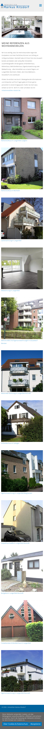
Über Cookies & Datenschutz (15, 724)
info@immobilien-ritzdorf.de (11, 90)
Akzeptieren (35, 724)
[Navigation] (41, 5)
